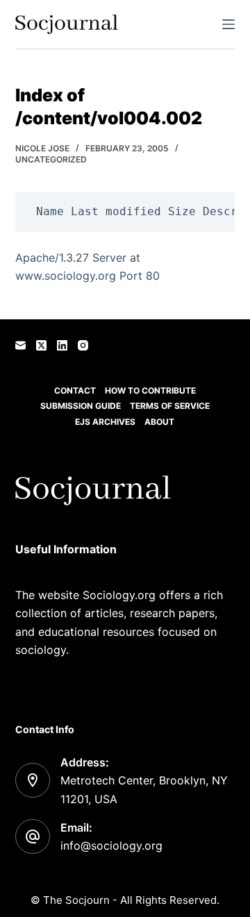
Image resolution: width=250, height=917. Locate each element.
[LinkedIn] (62, 345)
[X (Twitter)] (41, 345)
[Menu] (228, 24)
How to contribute (150, 390)
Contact (75, 390)
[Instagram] (83, 345)
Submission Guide (80, 406)
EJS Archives (105, 422)
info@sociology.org (111, 845)
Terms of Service (170, 406)
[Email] (20, 345)
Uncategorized (51, 159)
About (159, 422)
